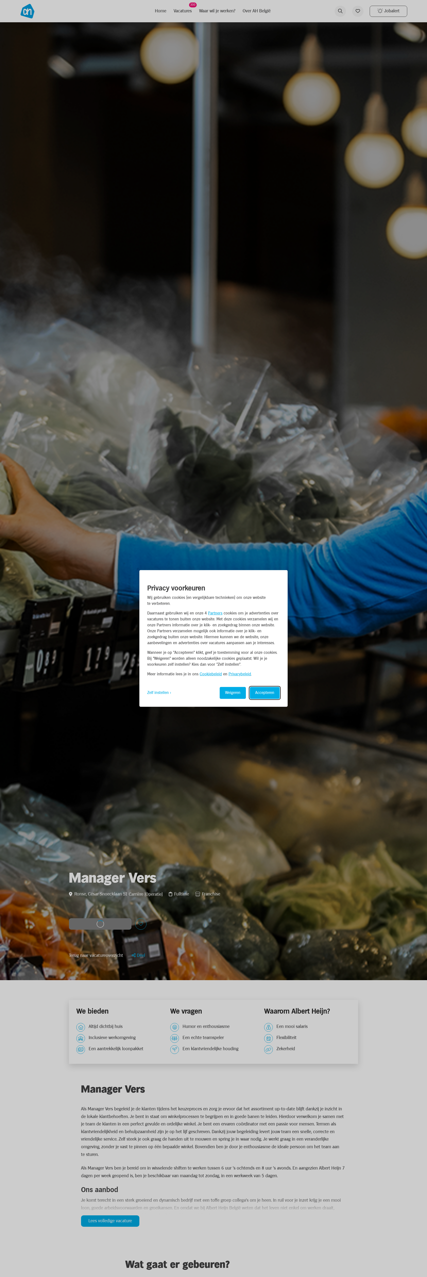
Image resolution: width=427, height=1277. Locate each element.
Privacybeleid (240, 674)
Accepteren (264, 693)
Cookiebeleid (211, 674)
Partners (215, 613)
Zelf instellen (158, 693)
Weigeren (232, 693)
